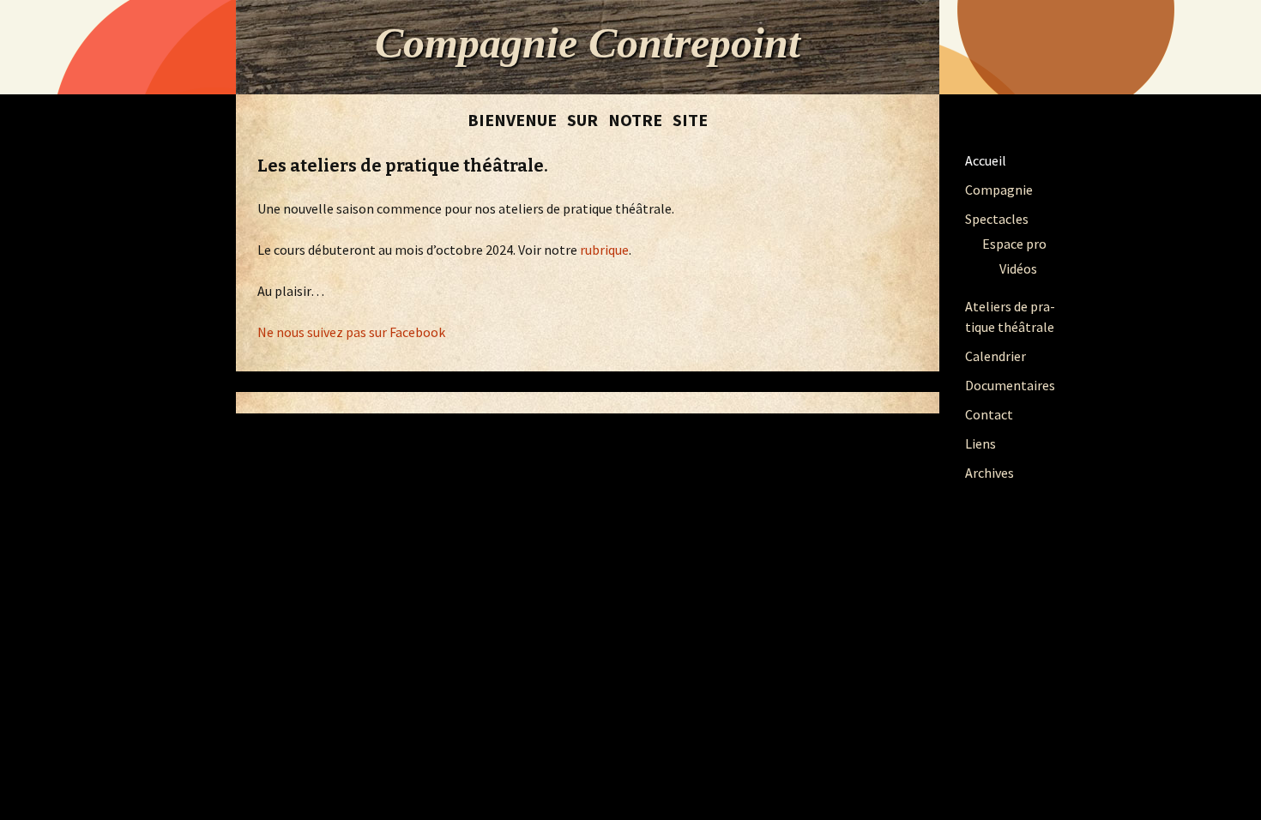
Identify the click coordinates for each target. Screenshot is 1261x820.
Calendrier (995, 356)
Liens (980, 443)
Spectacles (997, 218)
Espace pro (1014, 243)
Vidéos (1018, 268)
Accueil (985, 160)
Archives (989, 472)
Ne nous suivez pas (311, 332)
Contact (989, 414)
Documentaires (1010, 385)
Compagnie (999, 189)
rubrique (604, 249)
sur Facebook (405, 332)
